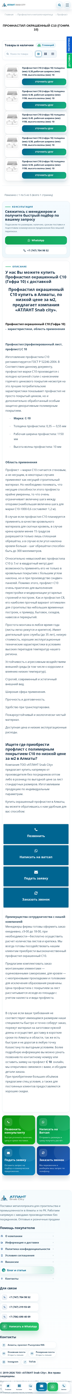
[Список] (38, 54)
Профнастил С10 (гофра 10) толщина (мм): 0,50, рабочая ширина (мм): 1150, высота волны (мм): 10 (43, 141)
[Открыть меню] (67, 5)
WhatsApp (38, 240)
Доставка (69, 61)
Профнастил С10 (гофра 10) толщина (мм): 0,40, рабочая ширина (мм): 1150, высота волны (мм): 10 (43, 95)
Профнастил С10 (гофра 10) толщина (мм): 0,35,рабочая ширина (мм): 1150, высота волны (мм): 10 (43, 71)
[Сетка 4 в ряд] (45, 54)
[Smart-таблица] (52, 54)
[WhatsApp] (52, 1386)
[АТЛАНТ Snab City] (26, 5)
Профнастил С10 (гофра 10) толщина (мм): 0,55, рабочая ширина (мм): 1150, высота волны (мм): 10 (43, 165)
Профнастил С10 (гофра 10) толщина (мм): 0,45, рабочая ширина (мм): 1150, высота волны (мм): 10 (43, 118)
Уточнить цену (44, 81)
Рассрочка (68, 44)
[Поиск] (59, 5)
